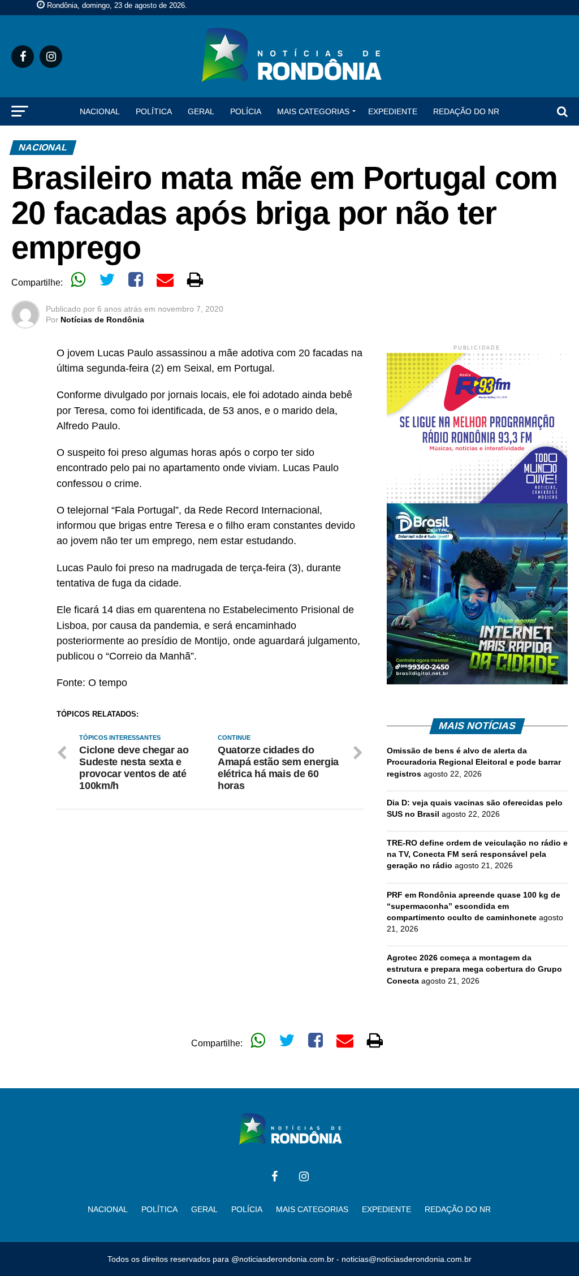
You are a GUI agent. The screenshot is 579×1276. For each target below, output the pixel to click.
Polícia (245, 111)
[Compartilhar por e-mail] (165, 279)
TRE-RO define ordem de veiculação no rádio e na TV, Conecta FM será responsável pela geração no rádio (477, 854)
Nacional (100, 111)
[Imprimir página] (195, 279)
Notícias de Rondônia (102, 319)
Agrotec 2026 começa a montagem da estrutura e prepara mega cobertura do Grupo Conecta (474, 969)
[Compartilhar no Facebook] (135, 279)
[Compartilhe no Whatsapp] (78, 279)
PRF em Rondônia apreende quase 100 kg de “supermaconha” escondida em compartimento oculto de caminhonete (473, 906)
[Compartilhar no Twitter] (107, 279)
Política (154, 111)
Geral (201, 111)
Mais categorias (313, 111)
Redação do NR (466, 111)
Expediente (392, 111)
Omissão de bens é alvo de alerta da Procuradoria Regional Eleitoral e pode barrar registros (474, 762)
